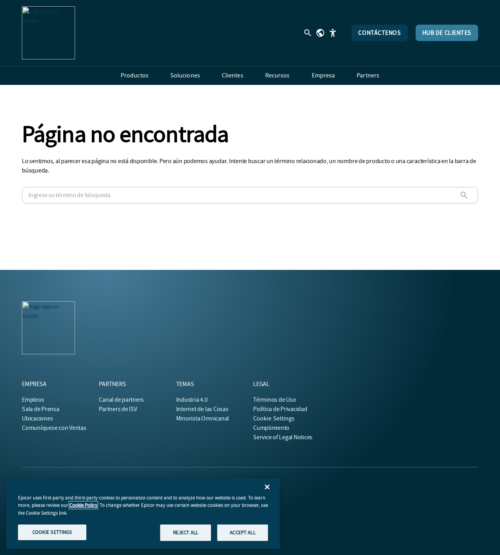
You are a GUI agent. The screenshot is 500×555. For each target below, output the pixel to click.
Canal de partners (121, 400)
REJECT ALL (185, 532)
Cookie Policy (83, 505)
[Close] (267, 487)
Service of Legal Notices (282, 437)
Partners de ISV (118, 409)
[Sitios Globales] (320, 33)
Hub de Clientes (446, 33)
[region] (143, 513)
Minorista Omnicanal (202, 418)
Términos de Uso (274, 400)
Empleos (33, 400)
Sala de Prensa (40, 409)
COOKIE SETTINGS (52, 532)
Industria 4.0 (192, 400)
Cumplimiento (271, 428)
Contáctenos (379, 33)
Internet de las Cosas (202, 409)
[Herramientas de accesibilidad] (333, 33)
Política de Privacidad (280, 409)
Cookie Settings (274, 418)
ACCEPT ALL (242, 532)
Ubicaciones (37, 418)
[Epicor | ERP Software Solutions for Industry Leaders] (48, 32)
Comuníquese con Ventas (54, 428)
